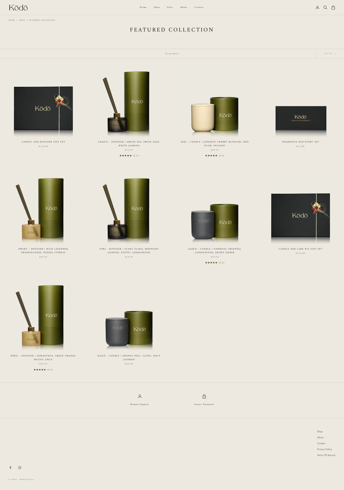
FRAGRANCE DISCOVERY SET (300, 142)
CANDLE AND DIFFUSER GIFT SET (43, 142)
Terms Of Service (326, 455)
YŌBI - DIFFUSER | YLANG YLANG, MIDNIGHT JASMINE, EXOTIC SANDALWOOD (129, 251)
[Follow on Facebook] (10, 467)
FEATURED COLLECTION (42, 20)
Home (143, 7)
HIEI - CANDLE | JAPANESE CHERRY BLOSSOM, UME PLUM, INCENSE (215, 144)
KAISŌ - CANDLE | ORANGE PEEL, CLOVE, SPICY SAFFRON (129, 357)
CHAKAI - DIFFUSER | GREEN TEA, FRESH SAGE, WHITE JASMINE (129, 144)
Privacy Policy (324, 449)
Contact (199, 7)
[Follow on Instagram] (20, 467)
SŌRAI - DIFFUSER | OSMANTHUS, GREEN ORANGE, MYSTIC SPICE (43, 357)
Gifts (170, 7)
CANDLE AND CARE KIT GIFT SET (300, 249)
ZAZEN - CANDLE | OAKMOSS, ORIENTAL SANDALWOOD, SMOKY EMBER (214, 251)
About (183, 7)
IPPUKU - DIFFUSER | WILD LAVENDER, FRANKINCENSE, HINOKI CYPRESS (43, 251)
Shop (157, 7)
